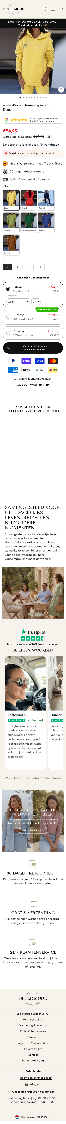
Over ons (33, 1037)
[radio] (11, 200)
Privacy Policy (33, 1048)
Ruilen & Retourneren (33, 1031)
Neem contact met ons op (36, 1077)
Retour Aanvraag (33, 1060)
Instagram (35, 1084)
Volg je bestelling (33, 1019)
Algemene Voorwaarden (33, 1043)
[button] (33, 289)
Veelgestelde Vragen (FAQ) (33, 1013)
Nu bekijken (33, 830)
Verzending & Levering (33, 1025)
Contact (33, 1054)
